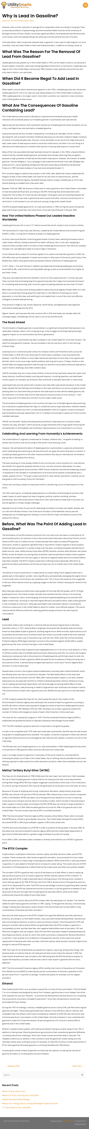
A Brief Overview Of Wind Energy (15, 1099)
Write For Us (69, 1121)
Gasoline (5, 20)
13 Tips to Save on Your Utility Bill (16, 1107)
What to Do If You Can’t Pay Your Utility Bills (20, 1095)
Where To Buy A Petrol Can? (13, 1091)
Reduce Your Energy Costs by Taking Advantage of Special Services (30, 1103)
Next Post (78, 1066)
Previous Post (12, 1066)
